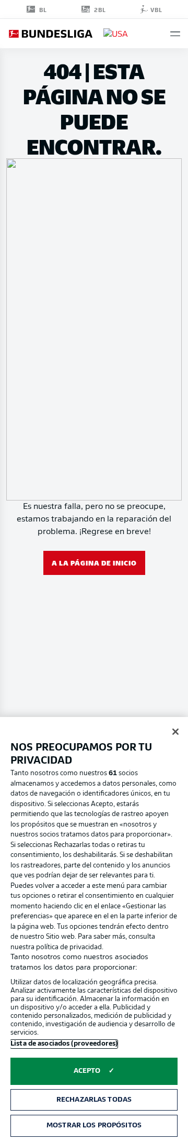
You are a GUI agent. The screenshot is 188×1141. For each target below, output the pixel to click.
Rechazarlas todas (94, 1099)
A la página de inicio (94, 562)
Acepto (87, 1071)
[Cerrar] (175, 731)
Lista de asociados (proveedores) (64, 1043)
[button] (175, 33)
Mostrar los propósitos (94, 1125)
